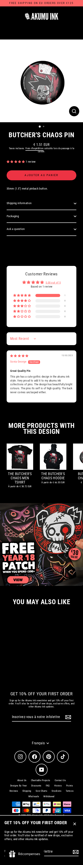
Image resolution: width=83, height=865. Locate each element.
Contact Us (60, 780)
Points (69, 785)
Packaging (13, 216)
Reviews (14, 791)
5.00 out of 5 (53, 282)
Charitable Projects (40, 780)
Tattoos (69, 791)
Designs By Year (18, 785)
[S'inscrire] (75, 852)
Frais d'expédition (34, 148)
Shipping (26, 791)
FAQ (48, 785)
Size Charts (41, 791)
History (58, 785)
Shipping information (19, 203)
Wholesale (33, 796)
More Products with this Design (41, 428)
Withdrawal (48, 796)
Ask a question (16, 229)
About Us (22, 780)
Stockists (56, 791)
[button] (16, 161)
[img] (19, 355)
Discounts (36, 785)
